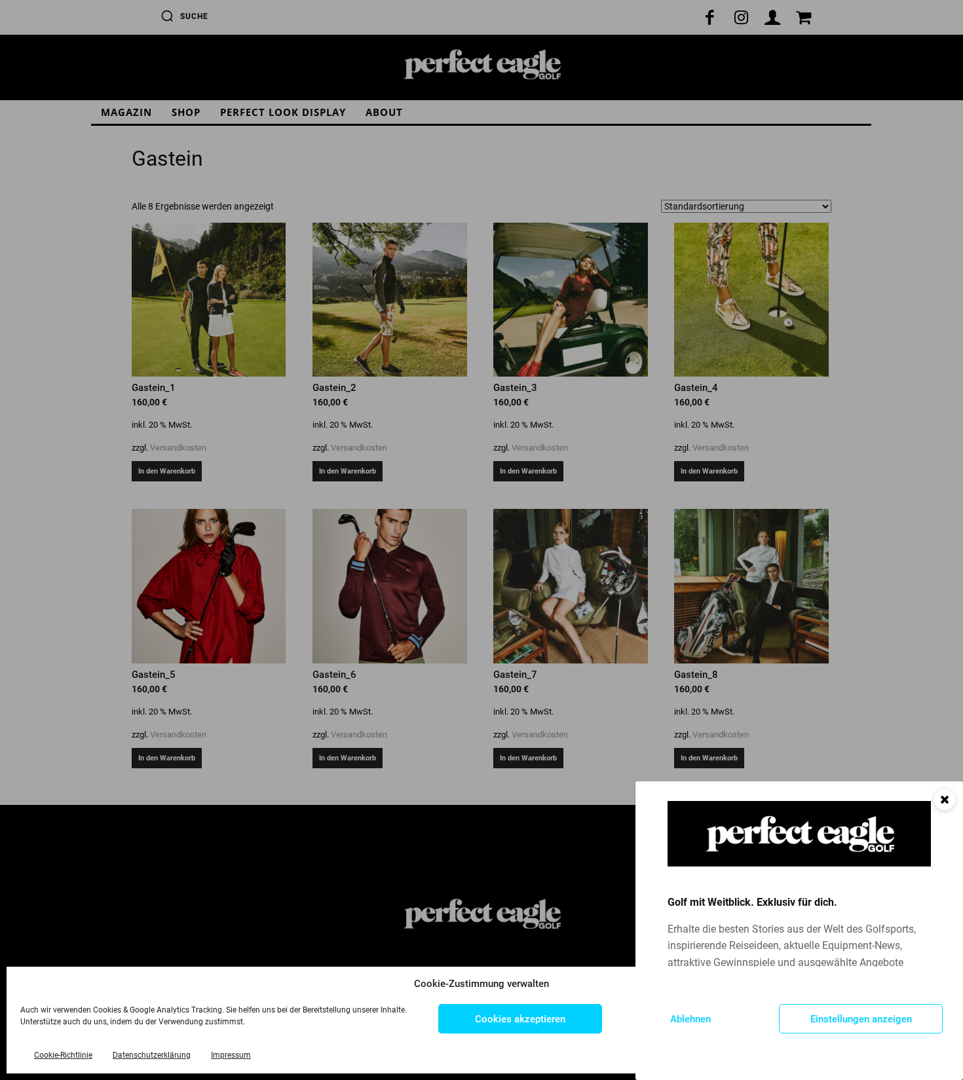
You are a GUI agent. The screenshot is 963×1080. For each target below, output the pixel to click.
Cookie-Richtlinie (63, 1055)
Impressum (231, 1055)
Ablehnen (690, 1019)
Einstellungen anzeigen (861, 1019)
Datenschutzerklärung (152, 1055)
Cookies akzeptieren (520, 1019)
